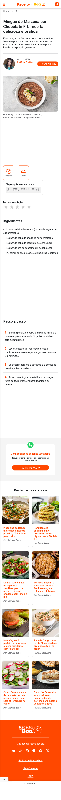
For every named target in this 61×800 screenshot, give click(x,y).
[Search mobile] (57, 4)
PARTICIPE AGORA (30, 467)
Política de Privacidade (30, 760)
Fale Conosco (30, 768)
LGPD (30, 776)
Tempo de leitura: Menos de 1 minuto (22, 190)
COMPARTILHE (49, 64)
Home (6, 11)
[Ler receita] (9, 189)
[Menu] (5, 4)
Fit (17, 11)
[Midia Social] (13, 750)
